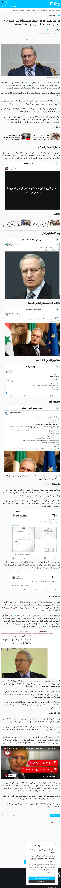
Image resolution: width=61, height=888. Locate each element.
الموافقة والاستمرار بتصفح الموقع (42, 878)
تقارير (38, 10)
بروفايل (28, 10)
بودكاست (22, 10)
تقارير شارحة (44, 10)
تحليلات (33, 10)
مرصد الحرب (15, 10)
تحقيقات (58, 10)
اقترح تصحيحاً (55, 815)
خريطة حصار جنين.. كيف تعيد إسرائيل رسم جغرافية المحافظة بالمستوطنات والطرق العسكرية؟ (40, 137)
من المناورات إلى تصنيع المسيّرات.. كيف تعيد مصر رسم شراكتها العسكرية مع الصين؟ (11, 137)
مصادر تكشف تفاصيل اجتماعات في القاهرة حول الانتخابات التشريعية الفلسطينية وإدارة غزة (11, 224)
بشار (31, 111)
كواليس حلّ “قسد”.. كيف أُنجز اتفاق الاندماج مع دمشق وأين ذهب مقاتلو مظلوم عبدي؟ (41, 224)
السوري (26, 82)
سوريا (52, 822)
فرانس (14, 615)
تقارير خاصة (51, 10)
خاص (48, 30)
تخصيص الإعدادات (42, 882)
